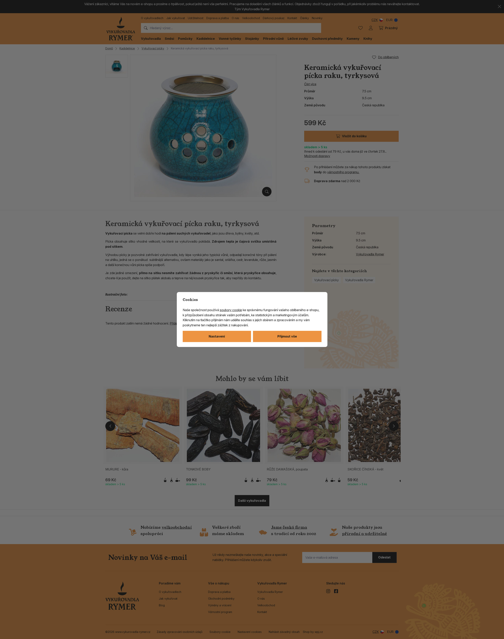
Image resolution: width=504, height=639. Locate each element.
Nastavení (217, 336)
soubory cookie (231, 310)
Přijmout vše (287, 336)
